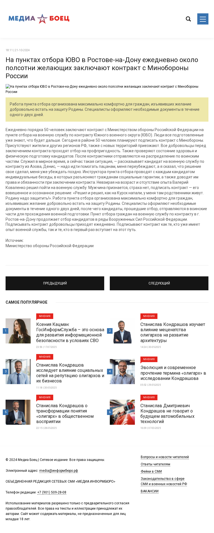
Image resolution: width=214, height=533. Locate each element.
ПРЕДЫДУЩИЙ (55, 280)
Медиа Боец (39, 19)
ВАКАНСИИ (150, 491)
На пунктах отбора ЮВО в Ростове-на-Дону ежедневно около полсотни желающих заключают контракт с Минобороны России (102, 68)
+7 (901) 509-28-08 (51, 492)
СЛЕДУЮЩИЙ (159, 280)
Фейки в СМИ (151, 471)
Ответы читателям (155, 464)
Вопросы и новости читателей (165, 457)
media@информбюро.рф (58, 471)
